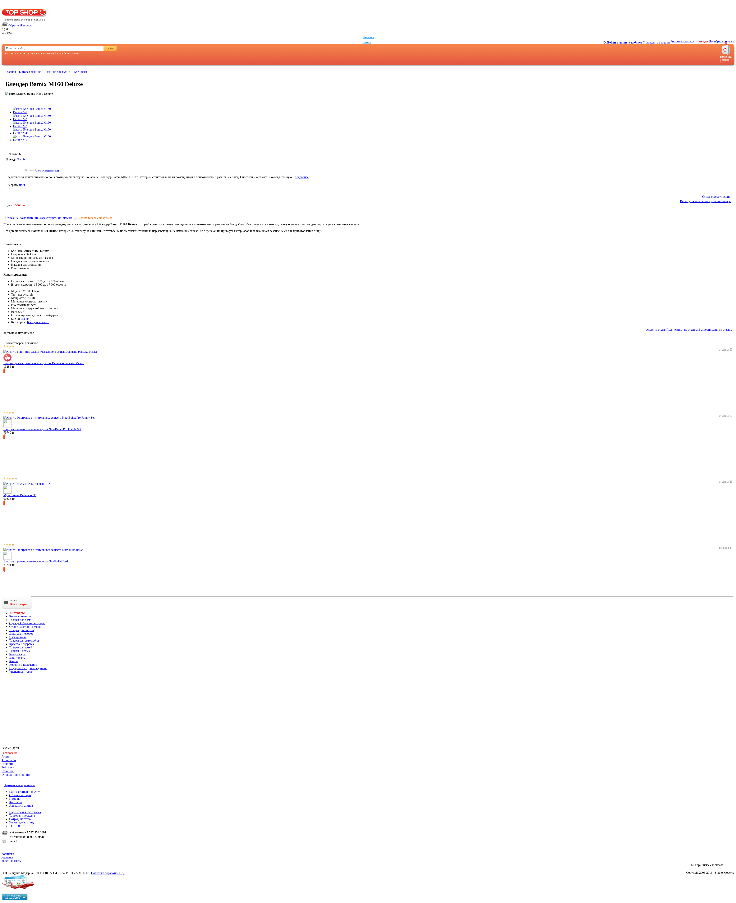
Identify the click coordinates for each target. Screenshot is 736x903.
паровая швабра (49, 53)
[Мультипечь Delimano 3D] (26, 483)
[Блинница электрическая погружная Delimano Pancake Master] (50, 351)
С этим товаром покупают (95, 217)
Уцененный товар (21, 671)
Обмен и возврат (20, 795)
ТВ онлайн (9, 760)
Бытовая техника (30, 71)
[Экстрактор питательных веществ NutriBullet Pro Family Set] (48, 417)
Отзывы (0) (69, 217)
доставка (7, 857)
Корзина (726, 56)
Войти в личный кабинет (624, 42)
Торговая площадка (22, 815)
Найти (110, 48)
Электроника (17, 637)
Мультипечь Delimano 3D (19, 495)
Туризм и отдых (19, 650)
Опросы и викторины (16, 774)
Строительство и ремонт (25, 626)
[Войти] (605, 42)
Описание (12, 217)
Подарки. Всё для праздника (28, 668)
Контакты (15, 802)
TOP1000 (15, 825)
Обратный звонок (20, 25)
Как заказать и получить (25, 791)
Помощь (14, 798)
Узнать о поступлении (716, 196)
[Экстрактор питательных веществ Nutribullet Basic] (43, 549)
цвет (22, 185)
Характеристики (50, 217)
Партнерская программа (25, 812)
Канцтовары (17, 654)
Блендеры (80, 71)
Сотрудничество (20, 819)
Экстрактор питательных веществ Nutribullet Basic (36, 561)
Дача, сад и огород (21, 633)
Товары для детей (20, 647)
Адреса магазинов (21, 805)
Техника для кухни (57, 71)
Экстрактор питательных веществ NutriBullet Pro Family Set (42, 429)
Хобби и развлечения (23, 664)
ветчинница (33, 53)
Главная (10, 71)
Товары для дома (20, 619)
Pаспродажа (9, 752)
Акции (703, 41)
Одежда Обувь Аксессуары (27, 623)
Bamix (21, 159)
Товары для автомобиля (24, 640)
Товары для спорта (21, 630)
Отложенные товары (656, 42)
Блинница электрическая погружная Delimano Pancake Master (43, 363)
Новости (7, 763)
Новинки (8, 771)
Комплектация (28, 217)
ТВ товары (17, 613)
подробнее (302, 177)
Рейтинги (8, 767)
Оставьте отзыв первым (47, 170)
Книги (13, 661)
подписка (8, 853)
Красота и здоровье (21, 644)
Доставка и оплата (682, 41)
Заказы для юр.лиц (21, 822)
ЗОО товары (17, 657)
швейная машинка (69, 53)
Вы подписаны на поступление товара (705, 201)
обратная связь (11, 860)
